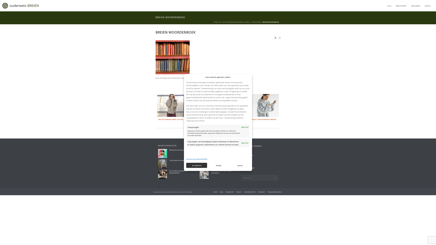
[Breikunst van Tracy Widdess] (162, 153)
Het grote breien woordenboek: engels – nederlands (240, 22)
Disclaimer (261, 192)
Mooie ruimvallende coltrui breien (172, 119)
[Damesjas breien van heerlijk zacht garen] (204, 174)
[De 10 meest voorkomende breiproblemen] (162, 174)
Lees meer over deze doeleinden (196, 159)
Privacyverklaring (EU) (274, 192)
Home (216, 22)
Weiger (219, 165)
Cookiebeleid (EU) (249, 192)
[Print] (275, 37)
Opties (240, 165)
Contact (238, 192)
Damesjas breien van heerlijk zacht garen (221, 172)
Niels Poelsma (187, 192)
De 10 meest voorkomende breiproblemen (178, 172)
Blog (389, 6)
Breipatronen (401, 6)
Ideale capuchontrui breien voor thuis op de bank (265, 119)
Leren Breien (415, 6)
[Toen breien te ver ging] (162, 163)
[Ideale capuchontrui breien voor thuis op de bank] (264, 105)
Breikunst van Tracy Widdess (179, 150)
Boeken (427, 6)
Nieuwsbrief (229, 192)
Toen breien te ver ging (177, 160)
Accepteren (196, 165)
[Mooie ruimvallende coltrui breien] (171, 105)
